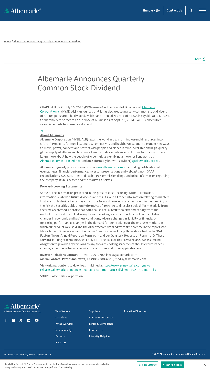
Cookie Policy (65, 367)
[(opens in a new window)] (42, 131)
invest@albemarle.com (121, 255)
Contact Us (174, 10)
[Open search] (191, 10)
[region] (105, 365)
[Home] (22, 10)
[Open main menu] (202, 10)
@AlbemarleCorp (143, 161)
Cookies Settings (148, 364)
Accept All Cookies (172, 364)
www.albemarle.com (109, 167)
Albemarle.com (50, 161)
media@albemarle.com (130, 259)
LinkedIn (71, 161)
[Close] (204, 364)
